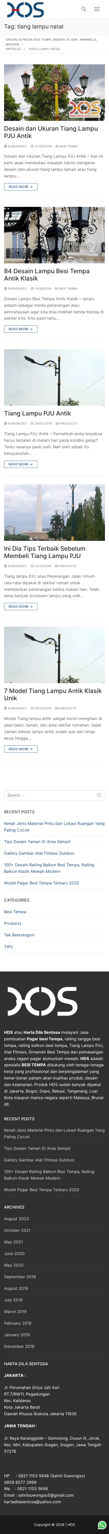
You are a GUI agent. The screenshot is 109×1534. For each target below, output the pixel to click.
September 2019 (20, 1276)
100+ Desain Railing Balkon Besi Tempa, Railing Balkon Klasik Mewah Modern (49, 868)
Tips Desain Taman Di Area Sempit (37, 841)
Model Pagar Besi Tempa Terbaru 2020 (41, 882)
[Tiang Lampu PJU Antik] (54, 377)
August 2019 (16, 1288)
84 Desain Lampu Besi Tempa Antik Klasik (47, 274)
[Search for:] (54, 795)
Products (68, 423)
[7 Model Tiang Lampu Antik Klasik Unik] (54, 655)
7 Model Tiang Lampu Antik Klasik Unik (53, 694)
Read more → (21, 187)
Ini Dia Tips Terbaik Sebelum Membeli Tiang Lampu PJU (44, 552)
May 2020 (14, 1265)
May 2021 (13, 1241)
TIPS (8, 946)
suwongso (17, 146)
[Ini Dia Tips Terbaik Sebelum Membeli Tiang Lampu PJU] (54, 512)
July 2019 (13, 1299)
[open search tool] (84, 9)
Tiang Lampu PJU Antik (37, 413)
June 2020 (14, 1253)
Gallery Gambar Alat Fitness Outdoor (39, 853)
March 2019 (15, 1311)
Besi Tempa (68, 146)
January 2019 (17, 1334)
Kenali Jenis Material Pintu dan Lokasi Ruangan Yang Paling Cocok (54, 826)
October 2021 (17, 1230)
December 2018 (19, 1346)
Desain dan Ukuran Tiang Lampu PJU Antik (51, 132)
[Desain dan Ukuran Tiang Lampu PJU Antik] (54, 92)
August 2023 (16, 1218)
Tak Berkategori (19, 934)
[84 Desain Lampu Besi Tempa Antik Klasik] (54, 235)
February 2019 (17, 1323)
